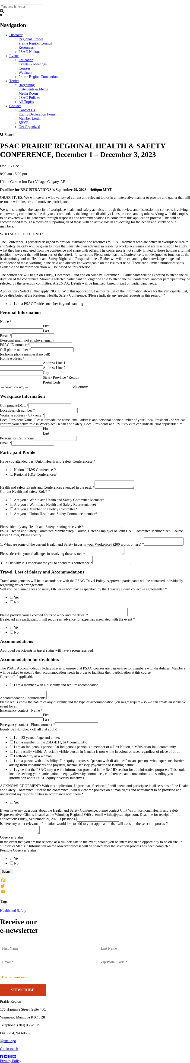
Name (6, 321)
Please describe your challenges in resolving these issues (42, 554)
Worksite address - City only (22, 415)
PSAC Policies (29, 97)
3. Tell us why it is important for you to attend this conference (46, 563)
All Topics (26, 102)
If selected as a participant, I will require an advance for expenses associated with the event (67, 619)
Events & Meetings (33, 64)
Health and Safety (13, 911)
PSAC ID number (14, 345)
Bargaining (27, 85)
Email (5, 336)
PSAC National (30, 52)
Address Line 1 (54, 363)
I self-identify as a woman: (33, 756)
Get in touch (9, 1049)
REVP (23, 123)
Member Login (30, 118)
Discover (15, 35)
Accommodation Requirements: (23, 698)
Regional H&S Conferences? (35, 474)
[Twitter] (95, 886)
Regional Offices (31, 39)
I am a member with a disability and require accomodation (56, 685)
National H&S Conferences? (35, 470)
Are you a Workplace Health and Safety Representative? (55, 504)
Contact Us (27, 110)
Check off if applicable (16, 677)
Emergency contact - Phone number (27, 725)
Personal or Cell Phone (17, 438)
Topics (14, 81)
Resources (26, 47)
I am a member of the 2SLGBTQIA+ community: (50, 742)
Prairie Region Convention (38, 77)
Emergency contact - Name (21, 710)
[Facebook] (95, 880)
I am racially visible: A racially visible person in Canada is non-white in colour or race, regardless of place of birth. (97, 751)
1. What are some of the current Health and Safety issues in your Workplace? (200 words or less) (72, 544)
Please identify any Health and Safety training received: (42, 527)
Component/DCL (14, 405)
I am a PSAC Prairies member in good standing (48, 304)
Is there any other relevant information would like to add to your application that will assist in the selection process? (84, 824)
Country (82, 387)
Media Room (28, 93)
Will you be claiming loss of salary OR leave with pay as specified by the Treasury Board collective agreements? (83, 589)
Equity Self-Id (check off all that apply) (28, 729)
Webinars (25, 72)
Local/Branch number (17, 410)
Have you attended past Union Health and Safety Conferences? (47, 461)
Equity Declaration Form (37, 114)
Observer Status (11, 837)
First (46, 326)
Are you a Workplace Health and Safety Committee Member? (59, 500)
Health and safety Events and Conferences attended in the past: (47, 487)
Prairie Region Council (35, 43)
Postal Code (51, 382)
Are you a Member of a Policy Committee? (45, 509)
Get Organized (29, 127)
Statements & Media (33, 89)
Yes (16, 597)
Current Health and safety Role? (25, 491)
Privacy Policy (10, 1061)
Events (14, 56)
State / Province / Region (61, 377)
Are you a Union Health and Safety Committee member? (55, 514)
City (46, 373)
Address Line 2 (54, 368)
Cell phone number (15, 350)
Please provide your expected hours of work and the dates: (44, 615)
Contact (15, 106)
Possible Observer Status (18, 850)
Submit (6, 871)
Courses (24, 68)
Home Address (12, 358)
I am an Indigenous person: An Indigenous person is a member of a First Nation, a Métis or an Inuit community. (95, 747)
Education (26, 60)
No (16, 602)
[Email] (95, 891)
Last (46, 331)
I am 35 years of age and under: (37, 738)
